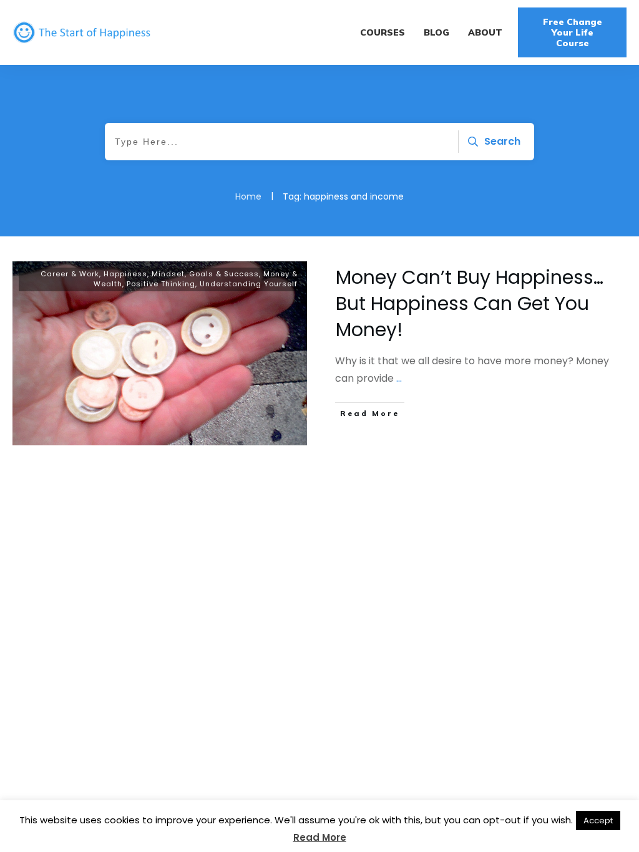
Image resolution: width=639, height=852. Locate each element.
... (399, 378)
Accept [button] (598, 820)
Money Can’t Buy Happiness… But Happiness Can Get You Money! (469, 303)
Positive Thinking (161, 284)
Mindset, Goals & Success (205, 274)
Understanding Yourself (249, 284)
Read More (319, 837)
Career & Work (70, 274)
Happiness (125, 274)
